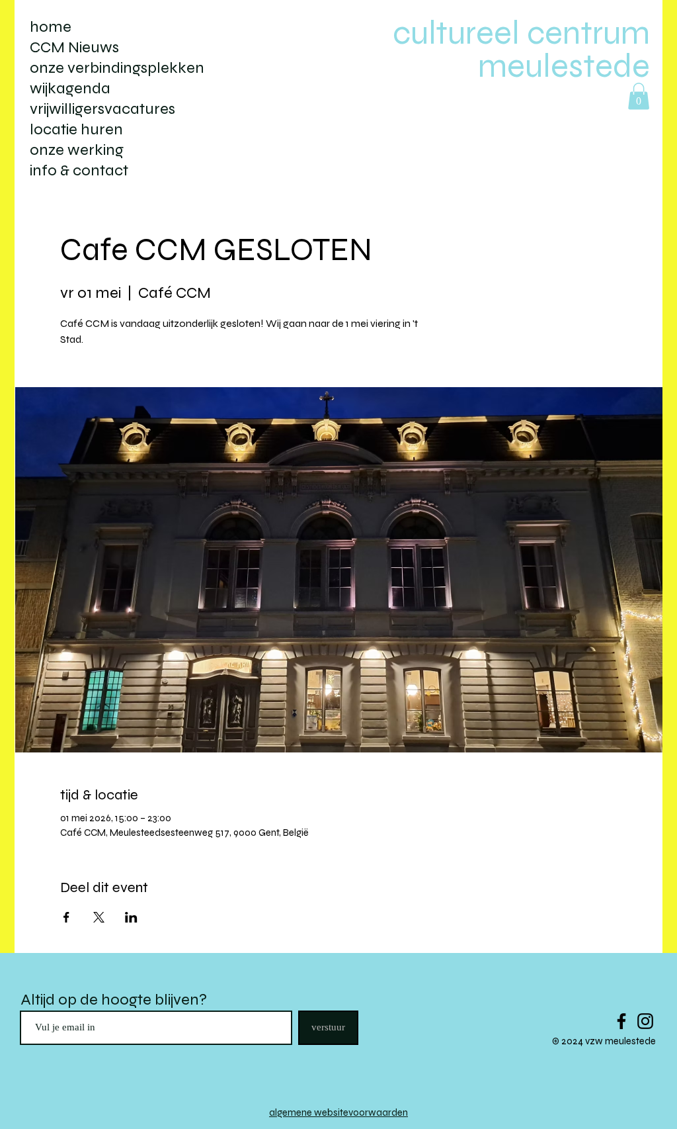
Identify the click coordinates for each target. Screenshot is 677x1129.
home (50, 26)
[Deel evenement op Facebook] (66, 917)
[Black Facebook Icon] (621, 1021)
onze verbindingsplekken (117, 67)
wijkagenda (70, 88)
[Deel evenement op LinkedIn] (131, 917)
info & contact (79, 170)
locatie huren (76, 129)
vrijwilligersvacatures (102, 108)
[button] (638, 96)
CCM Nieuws (74, 47)
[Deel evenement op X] (99, 917)
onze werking (77, 149)
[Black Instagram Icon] (645, 1021)
